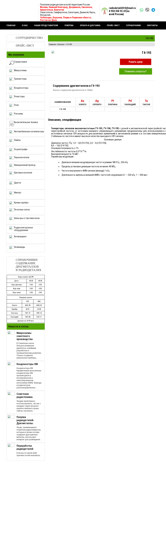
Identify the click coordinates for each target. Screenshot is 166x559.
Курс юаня (17, 292)
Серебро (14, 309)
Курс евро (16, 289)
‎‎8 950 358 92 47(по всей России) (119, 13)
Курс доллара (17, 285)
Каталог (61, 44)
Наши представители (46, 25)
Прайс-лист (113, 25)
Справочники (133, 25)
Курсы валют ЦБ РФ (25, 277)
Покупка (69, 25)
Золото (14, 305)
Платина (14, 313)
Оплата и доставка (90, 25)
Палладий (14, 317)
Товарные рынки (25, 297)
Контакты (152, 25)
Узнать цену (135, 61)
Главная (10, 25)
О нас (25, 25)
